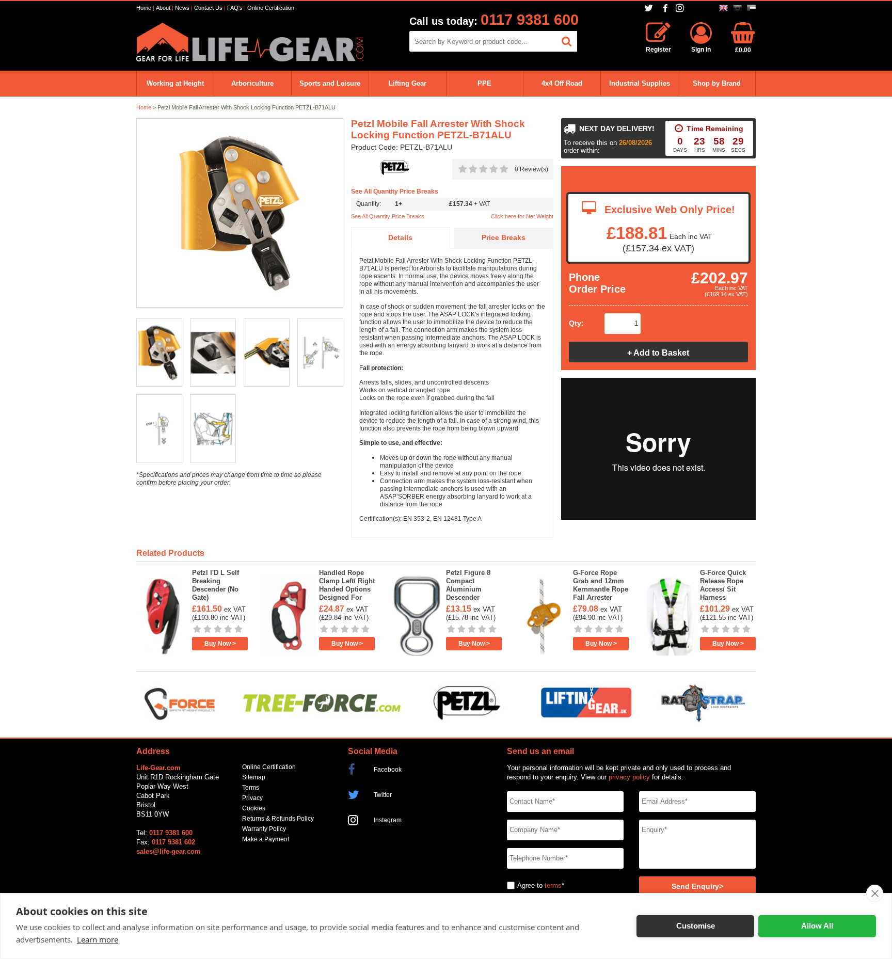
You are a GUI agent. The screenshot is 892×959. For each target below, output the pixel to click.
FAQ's (235, 8)
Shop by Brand (717, 83)
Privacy (252, 798)
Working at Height (175, 83)
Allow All (817, 925)
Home (143, 8)
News (182, 8)
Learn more (97, 939)
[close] (874, 893)
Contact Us (208, 8)
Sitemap (253, 777)
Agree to (530, 885)
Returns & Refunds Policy (278, 818)
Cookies (253, 808)
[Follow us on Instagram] (681, 8)
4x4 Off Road (561, 83)
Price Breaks (503, 238)
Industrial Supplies (639, 83)
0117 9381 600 (530, 19)
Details (400, 238)
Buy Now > (220, 643)
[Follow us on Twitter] (649, 8)
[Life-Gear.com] (249, 59)
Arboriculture (252, 83)
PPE (484, 83)
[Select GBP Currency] (723, 8)
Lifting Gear (407, 83)
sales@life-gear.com (168, 851)
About (163, 8)
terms (553, 885)
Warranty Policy (264, 829)
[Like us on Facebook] (665, 8)
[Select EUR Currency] (737, 8)
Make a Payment (265, 839)
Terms (250, 787)
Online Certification (270, 8)
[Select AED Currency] (751, 8)
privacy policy (629, 777)
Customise (695, 925)
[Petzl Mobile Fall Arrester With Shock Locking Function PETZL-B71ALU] (240, 213)
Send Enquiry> (697, 886)
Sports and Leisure (329, 83)
